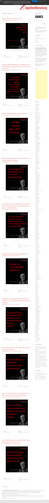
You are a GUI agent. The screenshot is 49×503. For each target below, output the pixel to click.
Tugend (36, 300)
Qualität (36, 261)
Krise (36, 216)
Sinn (36, 281)
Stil (35, 288)
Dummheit (36, 132)
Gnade (36, 184)
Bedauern (36, 115)
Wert (36, 327)
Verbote (36, 308)
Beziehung (36, 121)
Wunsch (36, 329)
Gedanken (36, 166)
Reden (36, 266)
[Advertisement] (41, 84)
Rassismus (36, 262)
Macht (36, 231)
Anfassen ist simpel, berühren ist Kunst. (40, 376)
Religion (36, 269)
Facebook (36, 17)
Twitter (41, 17)
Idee (36, 196)
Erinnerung (36, 147)
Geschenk (36, 176)
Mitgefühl (36, 235)
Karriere (36, 205)
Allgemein (36, 105)
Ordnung (36, 247)
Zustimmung (37, 338)
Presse (36, 259)
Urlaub (36, 304)
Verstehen (25, 197)
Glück (36, 183)
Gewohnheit (37, 181)
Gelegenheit (37, 173)
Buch (36, 124)
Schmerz (36, 274)
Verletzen (36, 315)
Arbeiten (25, 150)
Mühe (20, 340)
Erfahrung (36, 144)
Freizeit (36, 160)
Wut (36, 330)
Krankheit (36, 212)
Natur (36, 243)
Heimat (36, 189)
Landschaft (36, 222)
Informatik (36, 197)
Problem (36, 260)
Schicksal (36, 273)
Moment (36, 237)
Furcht (36, 165)
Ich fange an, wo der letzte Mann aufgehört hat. (15, 254)
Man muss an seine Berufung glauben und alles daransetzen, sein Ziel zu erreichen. (41, 360)
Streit (36, 291)
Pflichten (36, 253)
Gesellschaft (8, 339)
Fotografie (36, 158)
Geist (36, 169)
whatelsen (36, 359)
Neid (36, 244)
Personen (4, 56)
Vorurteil (36, 323)
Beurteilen (36, 120)
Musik (36, 239)
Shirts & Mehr (37, 37)
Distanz (36, 131)
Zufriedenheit (37, 335)
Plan (36, 255)
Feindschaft (37, 155)
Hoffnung (36, 193)
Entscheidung (37, 143)
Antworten (36, 108)
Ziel (10, 56)
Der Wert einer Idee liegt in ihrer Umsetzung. (14, 113)
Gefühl (36, 167)
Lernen (21, 386)
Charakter (36, 127)
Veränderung (37, 306)
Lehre (36, 224)
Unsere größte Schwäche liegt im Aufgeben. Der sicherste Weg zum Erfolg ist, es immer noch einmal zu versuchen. (16, 66)
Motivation (8, 56)
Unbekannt (37, 301)
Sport (36, 283)
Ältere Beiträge (5, 486)
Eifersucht (36, 135)
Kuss (36, 220)
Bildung (36, 122)
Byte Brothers (37, 42)
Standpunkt (37, 285)
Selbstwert (36, 278)
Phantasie (36, 254)
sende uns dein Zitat (25, 494)
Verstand (8, 197)
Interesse (36, 201)
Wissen (11, 197)
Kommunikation (37, 208)
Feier (36, 154)
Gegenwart (36, 168)
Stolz (36, 290)
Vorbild (36, 322)
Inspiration (36, 200)
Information (37, 198)
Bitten (36, 123)
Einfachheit (36, 137)
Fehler (7, 386)
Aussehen (36, 114)
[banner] (24, 7)
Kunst (36, 219)
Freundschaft (37, 162)
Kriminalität (37, 215)
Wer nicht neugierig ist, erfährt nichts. (40, 377)
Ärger (36, 111)
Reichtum (36, 267)
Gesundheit (37, 178)
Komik (36, 207)
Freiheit (36, 159)
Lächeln (36, 221)
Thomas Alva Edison (21, 56)
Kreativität (36, 213)
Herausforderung (37, 190)
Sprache (36, 284)
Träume (36, 298)
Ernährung (36, 150)
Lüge (36, 230)
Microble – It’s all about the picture (40, 38)
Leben (36, 223)
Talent (36, 292)
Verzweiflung (37, 321)
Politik (36, 258)
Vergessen (36, 313)
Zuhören (36, 336)
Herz (36, 191)
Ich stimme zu (34, 1)
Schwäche (36, 276)
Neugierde (36, 245)
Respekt (36, 270)
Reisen (36, 268)
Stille (36, 289)
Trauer (36, 297)
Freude (36, 161)
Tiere (36, 293)
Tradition (36, 296)
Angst (36, 107)
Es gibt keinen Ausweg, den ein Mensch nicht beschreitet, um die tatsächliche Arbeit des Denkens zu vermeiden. (16, 300)
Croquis (36, 39)
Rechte (36, 265)
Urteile (36, 305)
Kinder (36, 206)
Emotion (36, 139)
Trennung (36, 299)
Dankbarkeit (37, 128)
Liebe (36, 228)
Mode (36, 236)
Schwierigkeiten (37, 277)
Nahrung (36, 242)
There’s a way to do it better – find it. (12, 18)
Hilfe (36, 192)
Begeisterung (37, 116)
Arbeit (7, 150)
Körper (36, 209)
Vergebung (36, 312)
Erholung (36, 146)
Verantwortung (37, 307)
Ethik (36, 152)
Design (36, 130)
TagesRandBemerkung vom (10, 20)
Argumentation (37, 112)
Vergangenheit (37, 311)
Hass (36, 188)
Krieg (36, 214)
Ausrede (36, 113)
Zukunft (36, 337)
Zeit (35, 331)
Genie (36, 174)
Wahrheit (36, 324)
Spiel (36, 282)
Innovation (36, 199)
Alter (36, 106)
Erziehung (36, 151)
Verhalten (36, 314)
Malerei (36, 232)
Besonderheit (37, 119)
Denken (19, 339)
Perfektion (36, 251)
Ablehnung (36, 104)
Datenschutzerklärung (42, 1)
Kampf (36, 204)
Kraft (36, 211)
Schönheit (36, 275)
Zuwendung (37, 339)
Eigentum (36, 136)
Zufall (36, 334)
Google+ (39, 17)
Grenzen (36, 185)
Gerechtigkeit (37, 175)
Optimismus (37, 246)
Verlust (36, 316)
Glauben (36, 182)
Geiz (36, 170)
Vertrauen (36, 320)
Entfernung (37, 142)
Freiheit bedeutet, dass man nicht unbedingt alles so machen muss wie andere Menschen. (40, 357)
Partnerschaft (37, 250)
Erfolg (11, 105)
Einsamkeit (36, 138)
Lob (35, 229)
